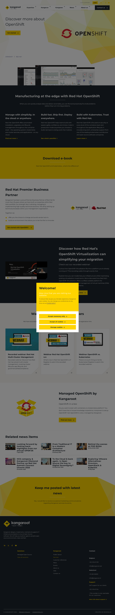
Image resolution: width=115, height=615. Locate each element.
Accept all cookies (56, 322)
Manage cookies (56, 327)
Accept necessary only (56, 316)
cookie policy (51, 303)
